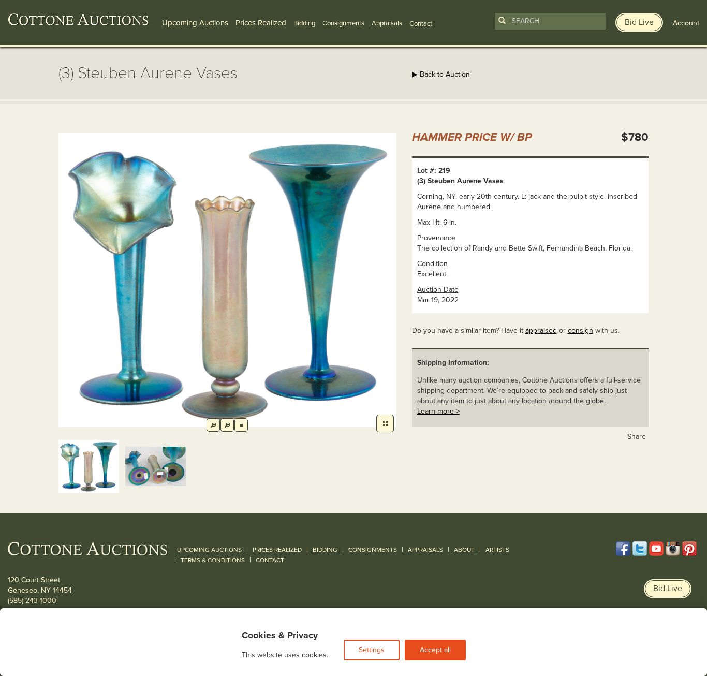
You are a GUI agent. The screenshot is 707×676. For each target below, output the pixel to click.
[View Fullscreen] (385, 423)
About (464, 549)
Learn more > (438, 411)
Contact (270, 560)
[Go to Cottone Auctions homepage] (79, 19)
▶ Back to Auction (441, 74)
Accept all (435, 649)
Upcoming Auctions (195, 22)
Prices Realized (260, 22)
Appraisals (387, 23)
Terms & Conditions (213, 560)
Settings (372, 649)
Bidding (304, 23)
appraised (541, 330)
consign (580, 330)
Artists (497, 549)
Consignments (343, 23)
